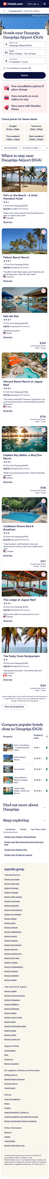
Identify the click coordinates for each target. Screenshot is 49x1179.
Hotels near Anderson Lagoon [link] (18, 855)
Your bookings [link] (10, 1051)
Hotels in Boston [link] (11, 949)
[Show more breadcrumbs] (4, 11)
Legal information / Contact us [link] (16, 1112)
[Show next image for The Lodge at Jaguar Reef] (44, 583)
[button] (24, 807)
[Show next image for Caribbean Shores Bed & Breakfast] (44, 510)
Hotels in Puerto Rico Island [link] (15, 1026)
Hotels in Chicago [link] (11, 888)
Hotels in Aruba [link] (10, 991)
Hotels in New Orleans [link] (13, 897)
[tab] (10, 829)
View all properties (14, 706)
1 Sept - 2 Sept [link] (36, 129)
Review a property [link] (11, 1064)
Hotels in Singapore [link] (12, 1000)
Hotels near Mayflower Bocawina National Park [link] (23, 843)
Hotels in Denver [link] (11, 927)
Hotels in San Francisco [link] (13, 910)
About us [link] (8, 1132)
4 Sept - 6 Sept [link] (13, 139)
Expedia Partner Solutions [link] (14, 1079)
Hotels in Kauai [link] (10, 1031)
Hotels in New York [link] (11, 884)
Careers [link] (7, 1137)
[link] (43, 170)
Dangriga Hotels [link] (15, 11)
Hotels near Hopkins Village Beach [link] (20, 837)
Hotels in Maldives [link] (11, 1004)
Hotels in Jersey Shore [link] (13, 1017)
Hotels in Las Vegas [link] (12, 879)
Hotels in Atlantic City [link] (13, 954)
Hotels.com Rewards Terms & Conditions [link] (20, 1121)
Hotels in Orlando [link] (11, 892)
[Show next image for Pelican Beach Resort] (44, 241)
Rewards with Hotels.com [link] (14, 1145)
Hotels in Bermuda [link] (11, 1009)
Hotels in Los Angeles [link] (12, 914)
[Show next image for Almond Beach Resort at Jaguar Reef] (44, 365)
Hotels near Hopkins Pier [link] (15, 849)
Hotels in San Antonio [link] (13, 945)
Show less (7, 222)
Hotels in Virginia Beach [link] (13, 967)
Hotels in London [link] (11, 962)
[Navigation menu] (44, 4)
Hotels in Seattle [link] (11, 971)
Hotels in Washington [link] (12, 932)
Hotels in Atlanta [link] (11, 941)
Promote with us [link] (11, 1084)
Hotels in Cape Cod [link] (12, 1039)
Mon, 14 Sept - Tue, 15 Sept (22, 53)
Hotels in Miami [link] (10, 919)
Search (24, 75)
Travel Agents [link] (9, 1088)
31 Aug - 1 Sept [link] (12, 129)
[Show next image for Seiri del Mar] (44, 300)
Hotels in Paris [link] (10, 923)
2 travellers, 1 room (18, 61)
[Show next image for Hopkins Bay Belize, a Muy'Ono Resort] (44, 439)
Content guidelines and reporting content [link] (21, 1117)
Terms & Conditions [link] (12, 1099)
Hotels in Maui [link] (10, 1022)
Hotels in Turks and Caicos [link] (14, 996)
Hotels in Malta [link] (10, 1013)
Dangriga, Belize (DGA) (20, 45)
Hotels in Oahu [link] (10, 1035)
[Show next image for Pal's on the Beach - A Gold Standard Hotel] (44, 179)
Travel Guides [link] (9, 1141)
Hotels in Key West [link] (11, 958)
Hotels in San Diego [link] (12, 901)
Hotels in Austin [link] (10, 936)
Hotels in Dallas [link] (10, 980)
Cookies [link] (7, 1108)
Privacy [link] (7, 1104)
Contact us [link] (8, 1059)
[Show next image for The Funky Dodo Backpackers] (44, 640)
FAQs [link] (6, 1055)
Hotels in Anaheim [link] (11, 976)
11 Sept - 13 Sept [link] (36, 139)
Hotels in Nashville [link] (11, 906)
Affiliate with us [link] (10, 1075)
